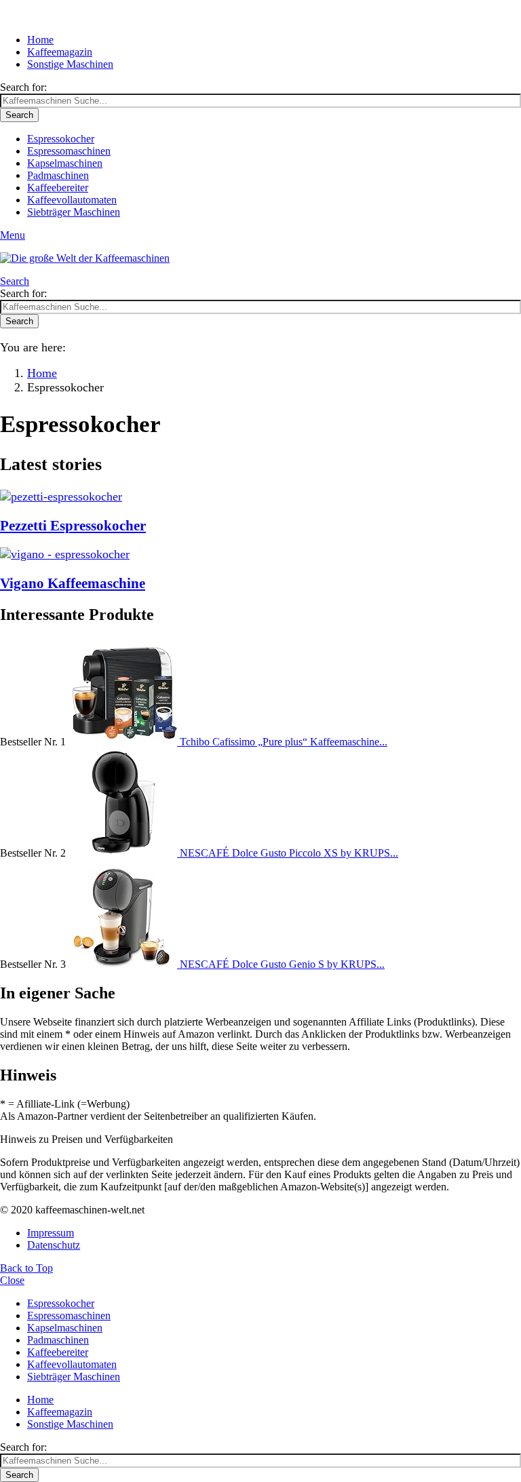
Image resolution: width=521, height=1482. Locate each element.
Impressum (50, 1233)
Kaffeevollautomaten (72, 200)
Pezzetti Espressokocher (73, 525)
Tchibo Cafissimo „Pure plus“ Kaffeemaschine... (283, 741)
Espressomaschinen (69, 151)
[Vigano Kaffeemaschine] (260, 554)
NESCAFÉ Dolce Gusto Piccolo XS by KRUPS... (289, 853)
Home (40, 39)
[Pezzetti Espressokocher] (260, 497)
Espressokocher (60, 138)
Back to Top (26, 1268)
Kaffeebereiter (57, 187)
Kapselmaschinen (64, 163)
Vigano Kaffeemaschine (72, 583)
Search (19, 115)
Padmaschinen (58, 175)
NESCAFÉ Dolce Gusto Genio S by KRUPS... (282, 964)
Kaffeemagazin (59, 52)
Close (12, 1280)
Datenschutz (53, 1245)
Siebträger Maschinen (73, 212)
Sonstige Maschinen (70, 64)
